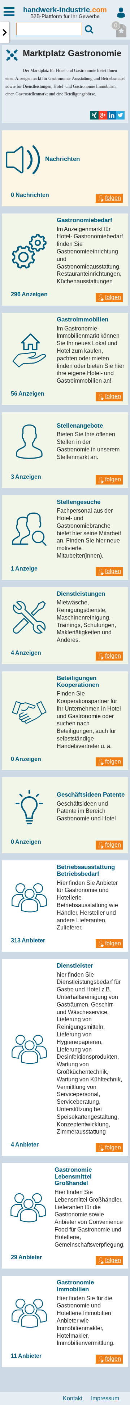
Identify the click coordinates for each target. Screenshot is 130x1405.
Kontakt (72, 1398)
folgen (113, 198)
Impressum (105, 1398)
